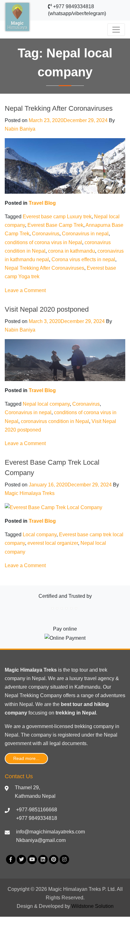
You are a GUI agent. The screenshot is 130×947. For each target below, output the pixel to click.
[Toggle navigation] (116, 29)
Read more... (26, 758)
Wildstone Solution (92, 906)
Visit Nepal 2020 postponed (47, 309)
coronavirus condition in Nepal (55, 421)
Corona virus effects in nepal (83, 259)
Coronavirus (45, 233)
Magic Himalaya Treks (30, 493)
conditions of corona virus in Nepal (43, 242)
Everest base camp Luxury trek (57, 216)
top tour (79, 670)
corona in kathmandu (71, 251)
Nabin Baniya (20, 129)
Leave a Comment (25, 290)
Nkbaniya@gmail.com (41, 840)
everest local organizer (52, 543)
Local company (39, 534)
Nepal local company (46, 404)
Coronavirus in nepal (85, 233)
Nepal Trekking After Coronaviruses (59, 108)
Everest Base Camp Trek (55, 225)
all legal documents (64, 743)
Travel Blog (42, 203)
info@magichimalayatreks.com (50, 831)
